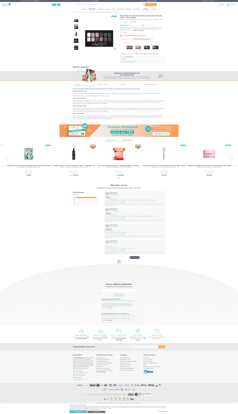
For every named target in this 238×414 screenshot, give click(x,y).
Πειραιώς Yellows (124, 366)
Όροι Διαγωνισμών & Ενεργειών (104, 370)
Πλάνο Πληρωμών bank (127, 368)
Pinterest (82, 379)
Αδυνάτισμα (137, 9)
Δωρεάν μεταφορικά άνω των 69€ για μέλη (148, 53)
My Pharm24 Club (124, 357)
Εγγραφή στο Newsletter (103, 368)
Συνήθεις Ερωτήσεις (101, 364)
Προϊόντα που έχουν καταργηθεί (127, 62)
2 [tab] (119, 178)
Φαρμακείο (129, 9)
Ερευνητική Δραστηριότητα (150, 363)
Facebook (73, 379)
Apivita (98, 394)
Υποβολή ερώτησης (119, 295)
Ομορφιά (84, 9)
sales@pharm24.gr (80, 374)
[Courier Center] (128, 389)
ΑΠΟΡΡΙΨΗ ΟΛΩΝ (96, 411)
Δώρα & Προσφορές (146, 9)
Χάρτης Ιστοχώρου (136, 403)
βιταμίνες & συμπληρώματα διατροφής (83, 363)
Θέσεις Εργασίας (147, 361)
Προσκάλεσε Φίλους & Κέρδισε (128, 361)
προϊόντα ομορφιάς (78, 365)
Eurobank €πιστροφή (125, 364)
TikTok (78, 379)
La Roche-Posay (114, 394)
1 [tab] (118, 178)
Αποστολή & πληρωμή (150, 84)
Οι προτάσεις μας (126, 140)
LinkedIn (86, 379)
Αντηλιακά (100, 9)
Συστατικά (123, 84)
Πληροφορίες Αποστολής (103, 359)
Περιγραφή (77, 84)
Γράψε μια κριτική (134, 257)
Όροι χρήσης (100, 403)
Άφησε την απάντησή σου (106, 309)
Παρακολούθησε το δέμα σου (104, 363)
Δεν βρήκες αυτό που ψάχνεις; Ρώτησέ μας (119, 286)
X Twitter (84, 379)
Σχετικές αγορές (111, 140)
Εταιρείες (154, 9)
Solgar (102, 394)
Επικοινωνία (99, 366)
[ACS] (133, 389)
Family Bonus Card (125, 359)
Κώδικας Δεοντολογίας (125, 403)
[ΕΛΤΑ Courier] (104, 389)
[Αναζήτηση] (151, 4)
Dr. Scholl (107, 394)
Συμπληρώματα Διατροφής (92, 9)
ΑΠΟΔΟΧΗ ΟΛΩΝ (78, 411)
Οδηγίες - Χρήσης (102, 84)
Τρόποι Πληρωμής (101, 357)
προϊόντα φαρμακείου (87, 362)
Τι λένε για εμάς (147, 359)
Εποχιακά (107, 9)
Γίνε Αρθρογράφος (148, 368)
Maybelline (75, 88)
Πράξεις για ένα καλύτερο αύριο (152, 366)
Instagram (75, 379)
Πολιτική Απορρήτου (109, 403)
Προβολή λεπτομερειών (162, 411)
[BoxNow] (122, 389)
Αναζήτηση (161, 346)
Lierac (94, 394)
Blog (144, 364)
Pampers (124, 394)
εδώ (97, 409)
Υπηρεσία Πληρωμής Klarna (127, 370)
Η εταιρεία (146, 357)
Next (76, 52)
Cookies (117, 403)
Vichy (120, 394)
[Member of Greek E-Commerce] (131, 394)
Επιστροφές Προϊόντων (102, 361)
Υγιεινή (114, 9)
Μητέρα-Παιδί (120, 9)
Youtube (80, 379)
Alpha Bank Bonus (125, 363)
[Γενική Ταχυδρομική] (110, 389)
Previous (76, 15)
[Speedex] (116, 389)
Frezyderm (89, 394)
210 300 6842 (78, 370)
